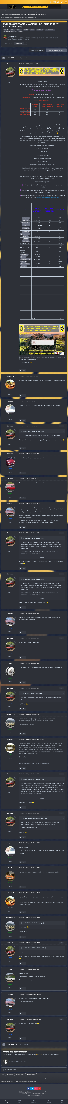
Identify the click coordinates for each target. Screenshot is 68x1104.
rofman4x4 (10, 376)
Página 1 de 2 (23, 57)
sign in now (39, 1054)
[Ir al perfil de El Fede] (10, 876)
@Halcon (25, 236)
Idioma (34, 1092)
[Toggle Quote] (21, 431)
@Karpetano (25, 225)
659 (11, 733)
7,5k (11, 82)
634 (11, 522)
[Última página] (16, 58)
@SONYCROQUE (25, 259)
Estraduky (13, 36)
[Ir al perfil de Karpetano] (10, 409)
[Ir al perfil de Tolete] (10, 671)
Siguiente (11, 57)
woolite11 (10, 739)
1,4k (11, 472)
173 (11, 681)
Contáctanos (46, 1092)
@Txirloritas (26, 220)
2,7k (11, 394)
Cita (24, 370)
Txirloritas (10, 453)
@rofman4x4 (25, 222)
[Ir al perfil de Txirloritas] (10, 462)
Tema (39, 1092)
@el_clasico (26, 218)
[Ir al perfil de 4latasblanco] (10, 487)
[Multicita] (20, 370)
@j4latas (23, 257)
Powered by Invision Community (34, 1095)
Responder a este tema (56, 50)
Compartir (9, 43)
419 (11, 419)
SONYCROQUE (10, 714)
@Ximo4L (23, 266)
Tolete (10, 663)
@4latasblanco (25, 234)
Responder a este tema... (20, 1061)
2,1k (11, 497)
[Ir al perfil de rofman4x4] (10, 384)
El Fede (10, 868)
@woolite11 (26, 241)
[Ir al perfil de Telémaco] (10, 512)
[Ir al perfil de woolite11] (10, 748)
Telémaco (10, 503)
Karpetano (10, 401)
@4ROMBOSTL (25, 264)
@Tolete (26, 238)
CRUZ (10, 969)
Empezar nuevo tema (37, 50)
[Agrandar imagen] (42, 71)
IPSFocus (28, 1092)
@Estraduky (25, 228)
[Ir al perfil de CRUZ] (10, 977)
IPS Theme (21, 1092)
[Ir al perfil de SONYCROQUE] (10, 723)
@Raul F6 (23, 261)
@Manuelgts (24, 254)
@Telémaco (26, 231)
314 (11, 886)
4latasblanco (10, 478)
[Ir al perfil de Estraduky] (5, 37)
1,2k (11, 987)
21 (11, 758)
